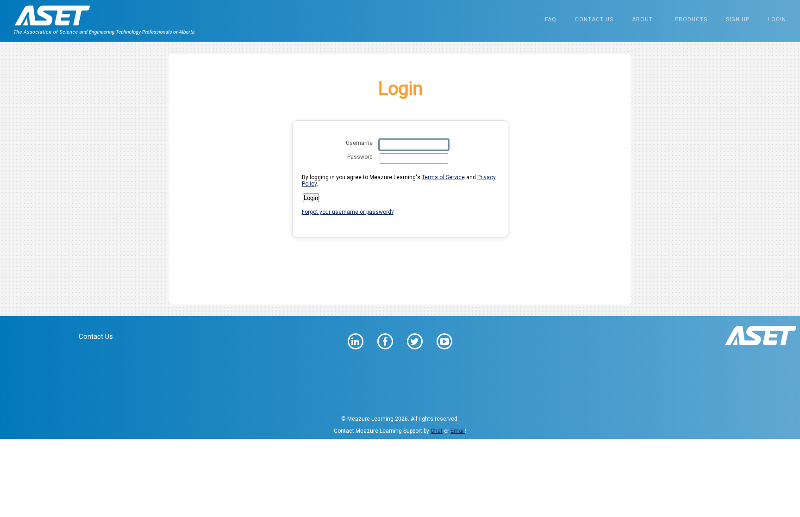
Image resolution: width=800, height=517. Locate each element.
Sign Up (738, 19)
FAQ (550, 19)
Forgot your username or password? (348, 212)
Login (777, 19)
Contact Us (594, 19)
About (642, 19)
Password (360, 157)
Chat (437, 431)
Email (457, 431)
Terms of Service (443, 177)
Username (359, 143)
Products (691, 19)
